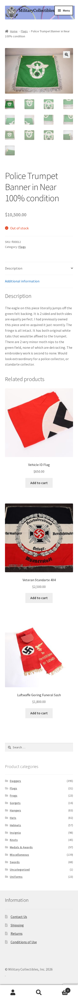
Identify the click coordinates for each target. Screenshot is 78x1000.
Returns (17, 933)
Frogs (13, 795)
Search (39, 992)
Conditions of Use (24, 942)
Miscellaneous (19, 855)
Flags (24, 31)
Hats (13, 818)
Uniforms (16, 877)
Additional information (22, 281)
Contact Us (19, 916)
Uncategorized (20, 869)
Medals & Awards (21, 847)
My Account (13, 992)
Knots (14, 840)
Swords (15, 862)
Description (13, 268)
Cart (60, 989)
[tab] (39, 268)
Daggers (15, 781)
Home (14, 31)
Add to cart (39, 483)
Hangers (15, 810)
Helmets (15, 825)
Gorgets (15, 803)
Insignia (15, 833)
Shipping (17, 925)
